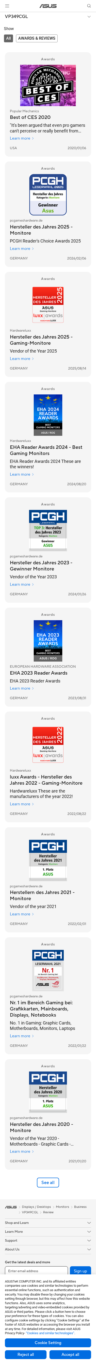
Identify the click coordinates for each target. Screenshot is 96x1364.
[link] (48, 6)
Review (48, 1212)
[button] (7, 6)
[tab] (8, 38)
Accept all (70, 1354)
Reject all (25, 1354)
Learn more (20, 138)
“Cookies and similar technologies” (50, 1333)
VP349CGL (16, 16)
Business (80, 1207)
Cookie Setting (48, 1342)
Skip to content (3, 15)
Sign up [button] (80, 1271)
